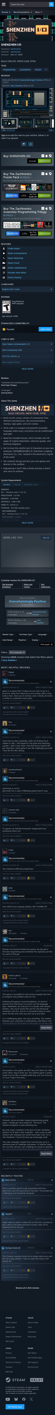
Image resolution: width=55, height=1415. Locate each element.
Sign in (4, 135)
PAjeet (11, 672)
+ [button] (46, 69)
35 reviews (12, 725)
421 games (12, 978)
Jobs (30, 1327)
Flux (10, 722)
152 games (12, 1054)
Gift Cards (10, 1341)
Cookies (9, 1367)
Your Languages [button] (16, 652)
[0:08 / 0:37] (27, 103)
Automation (25, 69)
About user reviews (28, 585)
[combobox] (29, 4)
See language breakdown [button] (7, 585)
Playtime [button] (22, 640)
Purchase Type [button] (25, 634)
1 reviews (11, 675)
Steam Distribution (14, 1336)
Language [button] (42, 634)
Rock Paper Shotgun (9, 385)
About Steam (11, 1322)
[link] (28, 195)
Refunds (9, 1372)
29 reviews (24, 1054)
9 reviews (11, 891)
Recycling (32, 1336)
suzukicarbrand (15, 769)
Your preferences (45, 585)
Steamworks (11, 1332)
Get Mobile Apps (15, 1407)
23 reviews (12, 813)
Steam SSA (10, 1327)
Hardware (32, 1332)
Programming (9, 69)
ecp (10, 930)
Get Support (33, 1362)
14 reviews (24, 978)
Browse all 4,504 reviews (27, 1288)
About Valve (33, 1322)
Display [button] (35, 640)
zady (10, 888)
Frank (10, 850)
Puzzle (38, 69)
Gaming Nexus (7, 393)
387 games (12, 933)
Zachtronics (16, 49)
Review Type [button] (8, 634)
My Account (33, 1367)
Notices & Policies (13, 1362)
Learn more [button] (45, 329)
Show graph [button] (45, 644)
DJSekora (12, 1101)
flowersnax (13, 1051)
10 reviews (12, 1104)
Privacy (9, 1353)
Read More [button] (46, 1027)
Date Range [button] (7, 640)
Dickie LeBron (14, 975)
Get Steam (32, 1353)
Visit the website (10, 356)
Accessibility (11, 1357)
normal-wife (13, 810)
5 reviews (23, 933)
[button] (6, 12)
